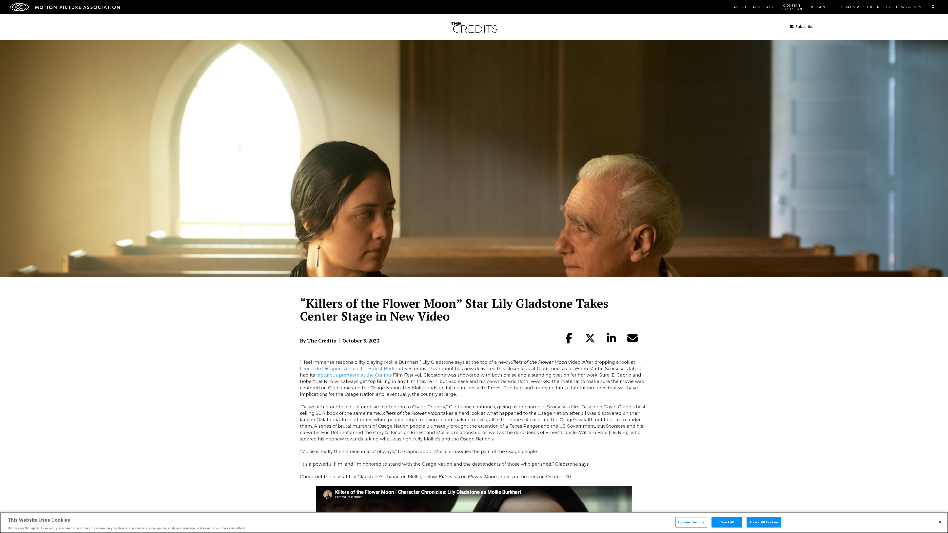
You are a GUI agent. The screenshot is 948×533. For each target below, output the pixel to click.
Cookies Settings (691, 522)
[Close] (940, 522)
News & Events (911, 7)
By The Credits (318, 341)
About (740, 7)
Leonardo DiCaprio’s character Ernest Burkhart (352, 368)
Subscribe (803, 26)
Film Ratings (848, 7)
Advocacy (763, 7)
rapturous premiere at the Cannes (354, 375)
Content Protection (792, 7)
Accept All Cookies (764, 522)
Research (820, 7)
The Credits (878, 7)
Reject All (726, 522)
